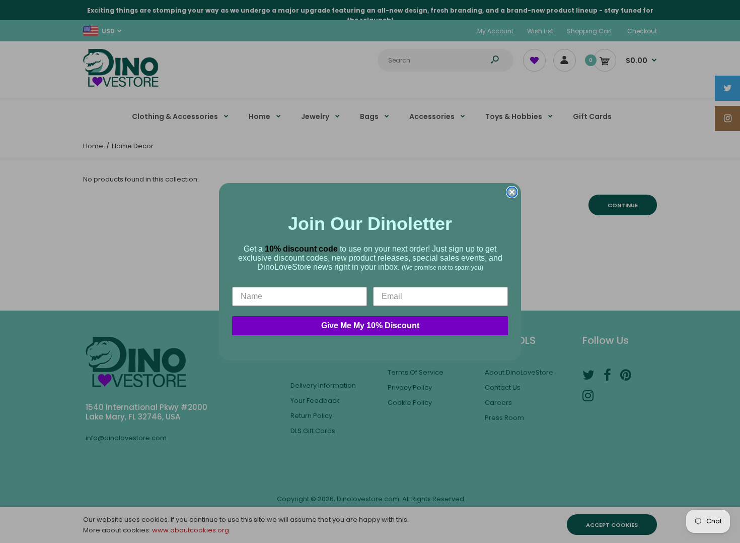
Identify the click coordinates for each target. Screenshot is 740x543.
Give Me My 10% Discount (370, 325)
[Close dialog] (512, 192)
